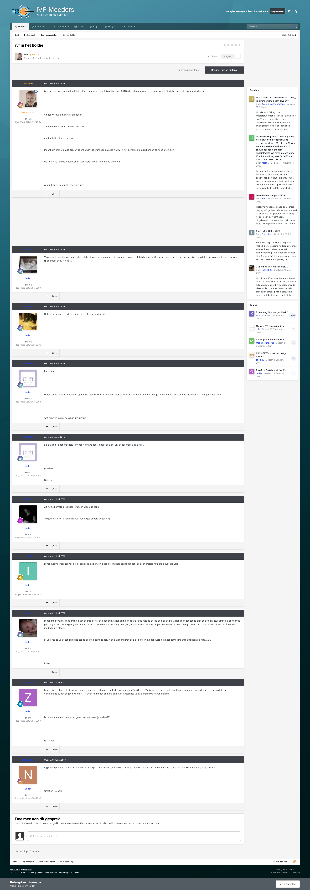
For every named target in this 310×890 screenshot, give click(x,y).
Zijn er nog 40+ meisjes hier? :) (272, 266)
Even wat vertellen (50, 58)
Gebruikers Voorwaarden (22, 886)
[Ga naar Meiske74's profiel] (28, 378)
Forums (22, 26)
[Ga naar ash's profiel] (251, 327)
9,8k (29, 398)
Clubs (81, 26)
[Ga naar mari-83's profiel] (28, 264)
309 (29, 534)
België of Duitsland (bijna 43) (271, 370)
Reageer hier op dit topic (224, 70)
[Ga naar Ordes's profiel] (251, 371)
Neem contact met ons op (56, 872)
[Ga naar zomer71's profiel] (28, 697)
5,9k (29, 284)
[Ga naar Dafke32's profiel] (28, 514)
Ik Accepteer (289, 884)
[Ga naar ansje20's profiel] (251, 354)
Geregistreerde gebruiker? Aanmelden (246, 11)
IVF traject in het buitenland (270, 339)
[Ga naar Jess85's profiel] (251, 138)
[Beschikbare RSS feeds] (295, 862)
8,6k (29, 341)
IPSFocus (27, 869)
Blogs (96, 26)
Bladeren (128, 26)
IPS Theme (15, 869)
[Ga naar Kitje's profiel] (251, 314)
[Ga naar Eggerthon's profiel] (251, 232)
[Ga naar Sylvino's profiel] (28, 321)
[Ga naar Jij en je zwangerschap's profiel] (251, 99)
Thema (22, 872)
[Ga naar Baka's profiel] (251, 197)
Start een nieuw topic (188, 70)
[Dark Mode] (296, 11)
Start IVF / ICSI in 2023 (268, 231)
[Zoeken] (295, 26)
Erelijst (111, 26)
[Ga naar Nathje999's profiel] (251, 268)
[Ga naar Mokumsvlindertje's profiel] (251, 341)
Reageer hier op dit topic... (46, 836)
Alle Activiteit (41, 26)
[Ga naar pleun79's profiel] (18, 56)
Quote (54, 194)
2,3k (29, 795)
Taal (12, 872)
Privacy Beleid (35, 872)
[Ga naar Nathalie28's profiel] (28, 775)
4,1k (29, 648)
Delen (213, 56)
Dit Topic (285, 26)
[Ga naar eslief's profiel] (28, 628)
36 (29, 591)
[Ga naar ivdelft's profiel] (28, 571)
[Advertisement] (70, 223)
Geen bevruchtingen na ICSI (271, 195)
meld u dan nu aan (117, 823)
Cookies (75, 872)
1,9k (29, 118)
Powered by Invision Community (285, 872)
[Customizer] (289, 11)
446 (29, 717)
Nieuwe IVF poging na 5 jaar (270, 326)
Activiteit (62, 26)
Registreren (277, 11)
